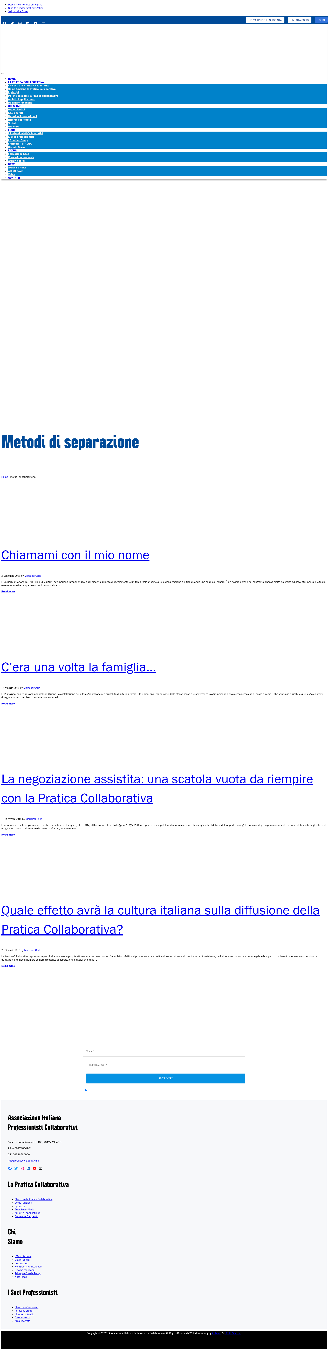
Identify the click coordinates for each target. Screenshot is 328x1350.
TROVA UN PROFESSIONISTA (265, 20)
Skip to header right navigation (26, 8)
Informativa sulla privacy (153, 1041)
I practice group (23, 1310)
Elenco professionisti (26, 1307)
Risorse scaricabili (25, 1270)
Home (4, 476)
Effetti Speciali (232, 1333)
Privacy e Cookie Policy (27, 1273)
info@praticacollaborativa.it (23, 1160)
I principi (20, 1206)
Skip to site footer (18, 11)
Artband (216, 1333)
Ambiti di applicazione (27, 1213)
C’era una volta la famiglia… (78, 667)
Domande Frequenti (26, 1216)
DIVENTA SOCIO (300, 20)
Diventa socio (22, 1317)
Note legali (21, 1276)
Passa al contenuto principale (25, 4)
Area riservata (22, 1320)
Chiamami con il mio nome (75, 555)
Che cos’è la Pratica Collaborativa (33, 1199)
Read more (8, 591)
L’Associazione (23, 1256)
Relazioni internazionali (28, 1266)
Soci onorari (21, 1263)
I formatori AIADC (24, 1314)
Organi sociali (22, 1259)
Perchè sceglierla (24, 1209)
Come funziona (23, 1202)
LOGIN (321, 20)
